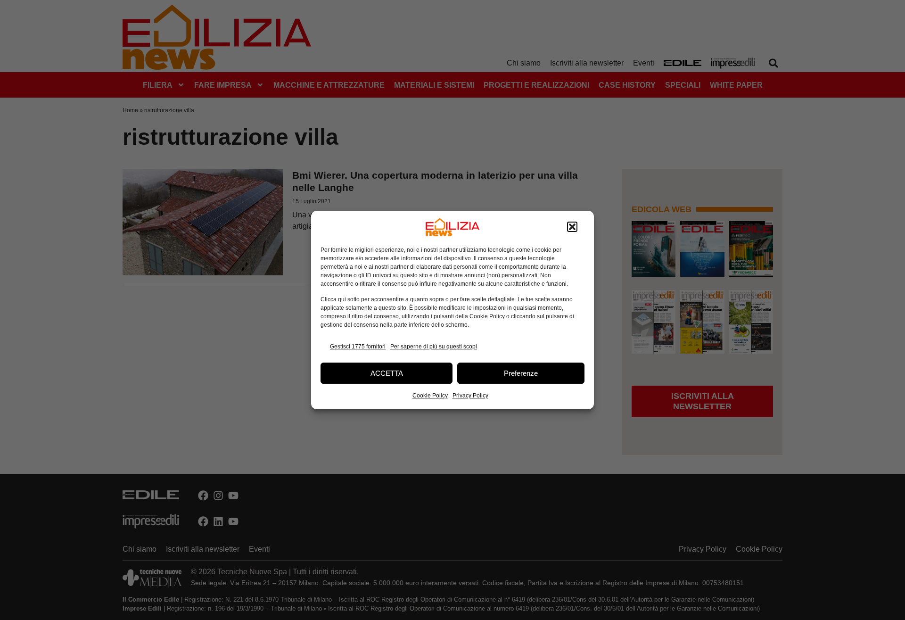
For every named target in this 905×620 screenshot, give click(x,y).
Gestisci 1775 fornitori (358, 346)
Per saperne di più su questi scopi (433, 346)
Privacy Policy (470, 395)
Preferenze (521, 373)
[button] (572, 227)
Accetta (386, 373)
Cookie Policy (430, 395)
